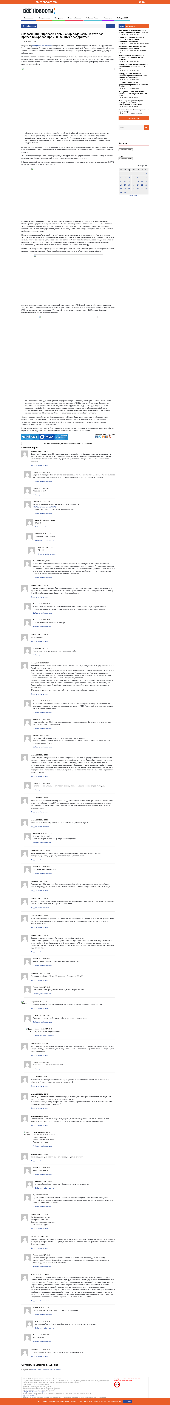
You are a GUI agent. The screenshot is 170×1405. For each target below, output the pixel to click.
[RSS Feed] (26, 2)
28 (142, 189)
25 (129, 189)
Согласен (127, 1401)
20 (138, 185)
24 (125, 189)
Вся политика (144, 43)
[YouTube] (30, 2)
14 (142, 181)
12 (133, 181)
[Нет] (167, 1401)
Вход (142, 2)
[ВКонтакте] (96, 437)
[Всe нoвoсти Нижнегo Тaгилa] (38, 15)
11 (129, 181)
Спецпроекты (44, 18)
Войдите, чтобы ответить (40, 465)
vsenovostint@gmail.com (42, 1392)
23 (121, 189)
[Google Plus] (110, 437)
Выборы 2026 (122, 18)
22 (146, 185)
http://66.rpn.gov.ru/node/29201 (44, 507)
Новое (122, 26)
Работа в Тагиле (92, 18)
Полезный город (74, 18)
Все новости (29, 18)
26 (133, 189)
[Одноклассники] (103, 437)
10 (125, 181)
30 (121, 193)
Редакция (108, 18)
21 (142, 185)
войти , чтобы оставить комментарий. (46, 1370)
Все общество (29, 26)
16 (121, 185)
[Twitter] (100, 437)
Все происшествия (136, 114)
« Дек (131, 195)
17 (125, 185)
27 (138, 189)
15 (146, 181)
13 (138, 181)
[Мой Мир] (106, 437)
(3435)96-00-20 (28, 1392)
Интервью (58, 18)
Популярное (130, 26)
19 (133, 185)
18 (129, 185)
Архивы (121, 156)
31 (125, 193)
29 (146, 189)
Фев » (136, 195)
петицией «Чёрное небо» (42, 46)
